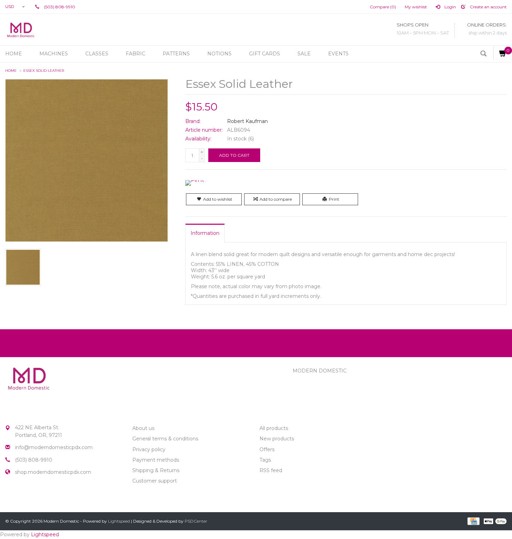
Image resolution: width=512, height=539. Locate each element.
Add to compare (275, 199)
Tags (265, 460)
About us (143, 428)
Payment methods (155, 460)
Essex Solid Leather (43, 70)
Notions (219, 54)
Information (205, 233)
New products (276, 439)
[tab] (205, 233)
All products (273, 428)
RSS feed (270, 470)
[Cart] (500, 52)
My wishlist (416, 6)
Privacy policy (148, 449)
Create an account (488, 6)
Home (13, 54)
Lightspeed (119, 521)
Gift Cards (264, 54)
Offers (266, 449)
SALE (304, 54)
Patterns (176, 54)
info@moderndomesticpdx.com (54, 447)
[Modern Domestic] (20, 29)
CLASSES (96, 54)
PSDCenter (196, 521)
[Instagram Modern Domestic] (23, 496)
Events (338, 54)
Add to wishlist (217, 199)
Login (449, 6)
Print (334, 199)
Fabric (135, 54)
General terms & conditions (165, 439)
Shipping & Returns (155, 470)
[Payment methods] (473, 521)
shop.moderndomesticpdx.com (53, 472)
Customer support (154, 481)
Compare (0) (383, 6)
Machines (53, 54)
